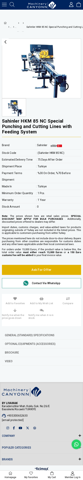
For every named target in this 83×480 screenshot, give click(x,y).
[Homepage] (8, 27)
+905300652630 (17, 415)
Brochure (12, 352)
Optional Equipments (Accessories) (30, 343)
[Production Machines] (13, 27)
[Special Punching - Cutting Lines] (23, 23)
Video (9, 361)
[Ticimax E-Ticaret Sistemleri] (41, 469)
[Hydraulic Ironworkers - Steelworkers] (18, 23)
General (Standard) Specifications (29, 335)
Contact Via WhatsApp (46, 283)
